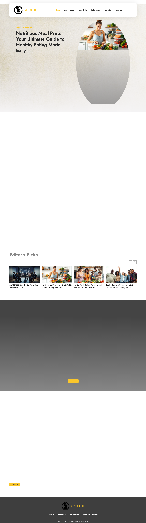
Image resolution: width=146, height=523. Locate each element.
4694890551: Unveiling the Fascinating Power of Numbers (23, 286)
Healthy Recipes (68, 10)
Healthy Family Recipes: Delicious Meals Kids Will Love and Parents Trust (88, 286)
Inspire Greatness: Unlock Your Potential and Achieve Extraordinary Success (120, 286)
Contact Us (118, 10)
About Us (108, 10)
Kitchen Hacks (82, 10)
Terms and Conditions (90, 514)
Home (57, 10)
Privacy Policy (74, 514)
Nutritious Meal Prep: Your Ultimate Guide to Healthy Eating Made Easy (40, 42)
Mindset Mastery (95, 10)
